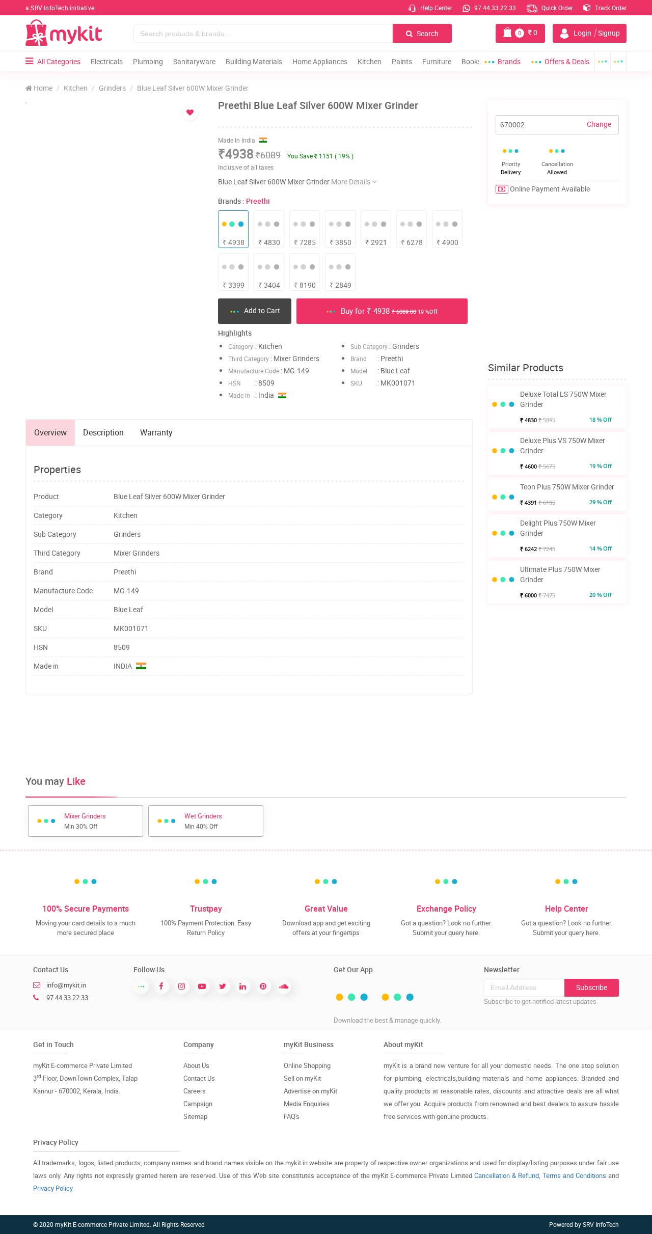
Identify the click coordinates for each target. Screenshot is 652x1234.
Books (471, 61)
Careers (194, 1090)
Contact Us (199, 1078)
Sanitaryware (194, 61)
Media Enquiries (307, 1103)
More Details (351, 181)
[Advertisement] (249, 735)
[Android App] (602, 61)
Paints (402, 61)
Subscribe (591, 987)
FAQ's (292, 1116)
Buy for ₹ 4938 (388, 311)
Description (103, 432)
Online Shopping (307, 1065)
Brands (509, 61)
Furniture (436, 61)
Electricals (107, 61)
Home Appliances (319, 61)
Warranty (156, 432)
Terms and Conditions (574, 1175)
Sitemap (195, 1116)
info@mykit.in (66, 985)
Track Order (610, 8)
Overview (50, 432)
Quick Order (556, 8)
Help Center (435, 8)
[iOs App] (619, 61)
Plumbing (148, 61)
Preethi (258, 201)
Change (599, 124)
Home (42, 88)
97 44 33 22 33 (494, 8)
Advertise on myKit (310, 1090)
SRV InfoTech (601, 1224)
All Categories (58, 61)
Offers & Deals (567, 61)
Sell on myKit (302, 1078)
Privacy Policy (52, 1188)
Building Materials (254, 61)
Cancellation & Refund (506, 1175)
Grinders (112, 88)
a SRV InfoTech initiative (59, 8)
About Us (196, 1065)
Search (427, 33)
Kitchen (370, 61)
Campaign (197, 1103)
